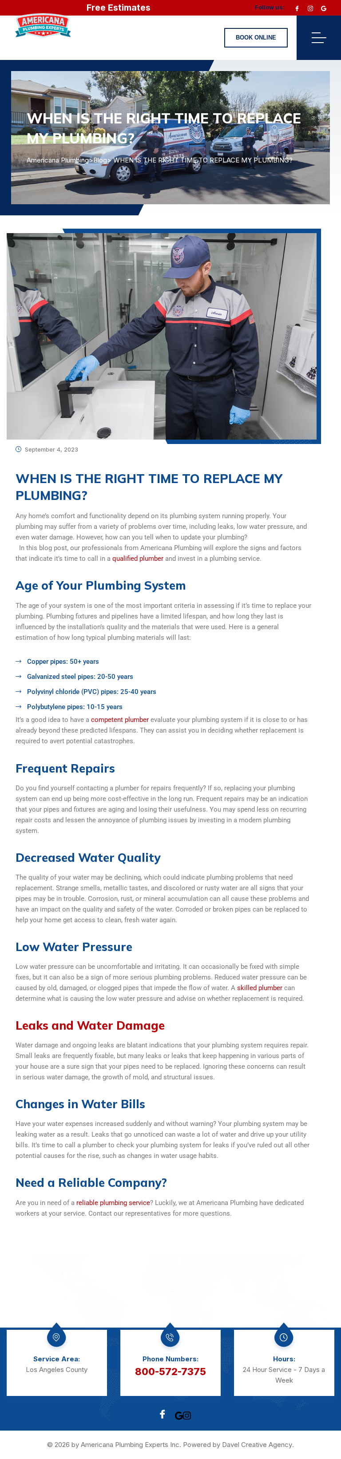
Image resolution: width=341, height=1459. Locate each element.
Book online (256, 37)
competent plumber (120, 720)
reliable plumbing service (113, 1203)
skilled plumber (259, 988)
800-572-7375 (170, 1371)
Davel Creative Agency (257, 1444)
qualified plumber (137, 559)
